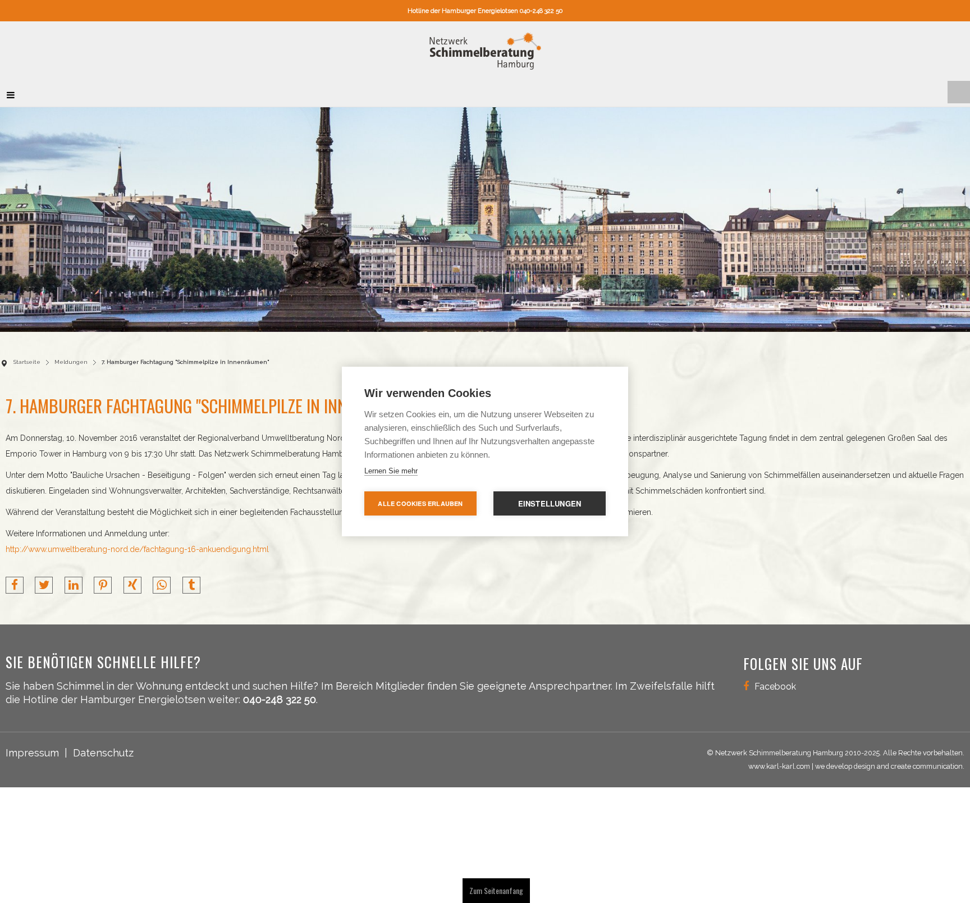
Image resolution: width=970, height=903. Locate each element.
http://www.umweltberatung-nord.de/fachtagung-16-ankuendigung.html (137, 543)
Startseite (26, 356)
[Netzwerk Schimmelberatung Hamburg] (485, 48)
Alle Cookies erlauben (420, 503)
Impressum (32, 747)
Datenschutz (103, 747)
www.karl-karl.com (779, 760)
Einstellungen (550, 503)
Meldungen (71, 356)
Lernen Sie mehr (391, 471)
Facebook (775, 681)
